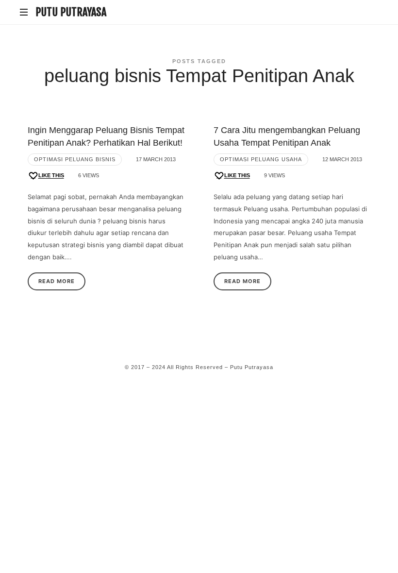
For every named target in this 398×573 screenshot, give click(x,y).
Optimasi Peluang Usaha (261, 159)
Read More (56, 281)
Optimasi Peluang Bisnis (75, 159)
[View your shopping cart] (368, 12)
